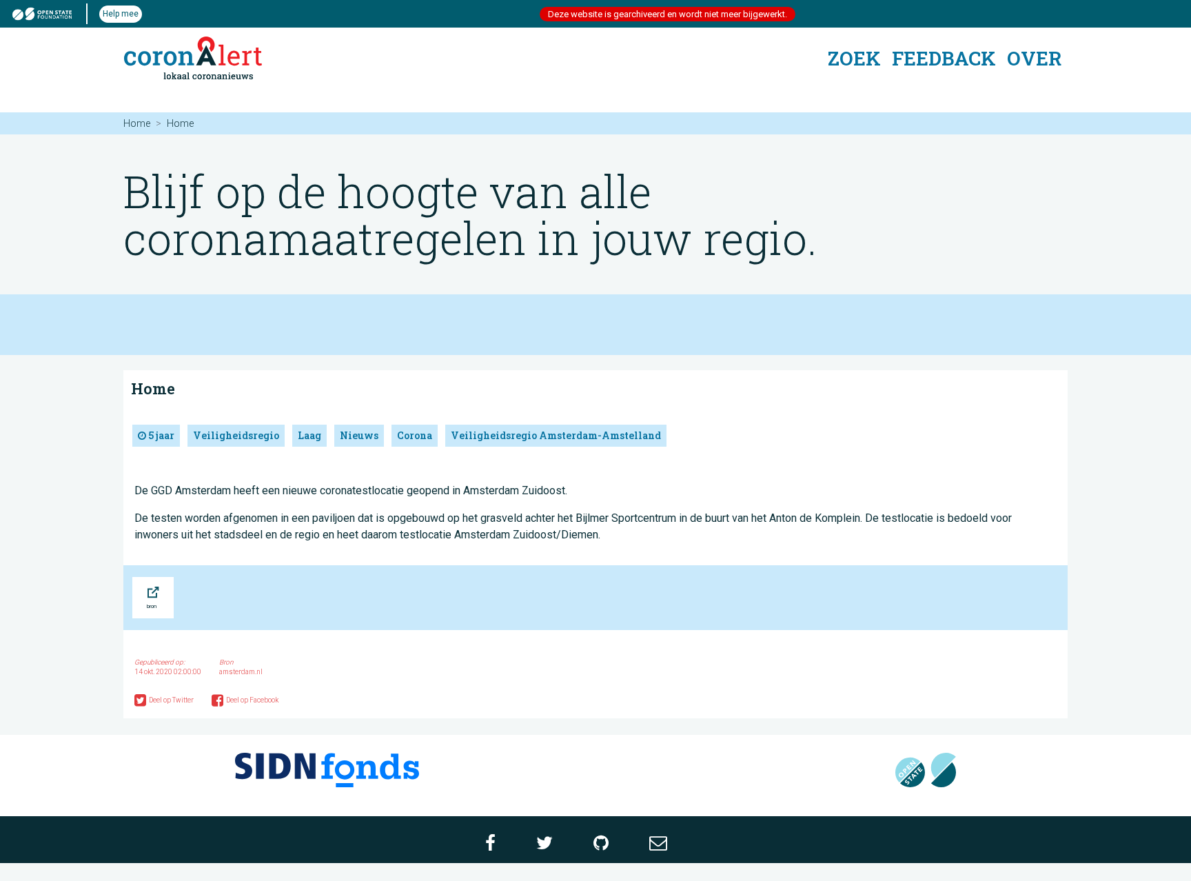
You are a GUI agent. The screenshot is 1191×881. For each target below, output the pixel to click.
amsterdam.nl (241, 672)
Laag (309, 435)
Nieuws (359, 435)
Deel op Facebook (252, 700)
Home (136, 123)
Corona (414, 435)
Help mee (121, 14)
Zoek (854, 58)
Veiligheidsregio (236, 435)
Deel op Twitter (172, 700)
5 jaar (160, 435)
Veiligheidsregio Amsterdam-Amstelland (556, 435)
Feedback (944, 58)
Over (1034, 58)
